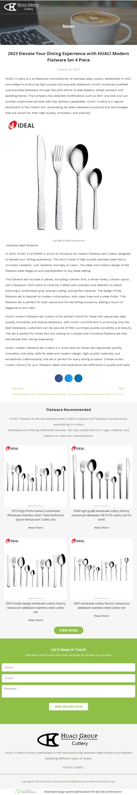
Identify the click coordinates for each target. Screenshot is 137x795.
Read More (35, 527)
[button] (127, 7)
